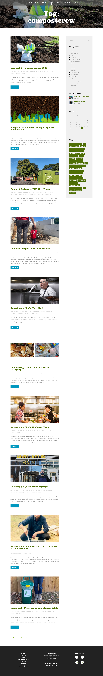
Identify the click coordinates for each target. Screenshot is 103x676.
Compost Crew (73, 151)
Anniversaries (74, 51)
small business (73, 175)
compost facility (73, 153)
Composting (19, 71)
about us (72, 143)
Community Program (22, 192)
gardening (79, 165)
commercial (76, 146)
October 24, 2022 (39, 135)
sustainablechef (82, 180)
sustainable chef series (74, 185)
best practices (78, 143)
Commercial (22, 133)
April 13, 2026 (77, 103)
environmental (80, 163)
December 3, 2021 (20, 613)
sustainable (80, 178)
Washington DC (78, 190)
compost (82, 148)
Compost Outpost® (33, 192)
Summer (79, 175)
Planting (38, 71)
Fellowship (73, 68)
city (71, 146)
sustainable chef (73, 180)
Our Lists (23, 657)
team (80, 187)
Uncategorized (46, 71)
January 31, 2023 (20, 73)
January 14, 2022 (27, 553)
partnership (72, 173)
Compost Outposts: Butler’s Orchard (31, 248)
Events (23, 661)
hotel (84, 165)
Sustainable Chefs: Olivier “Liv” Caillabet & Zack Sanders (34, 547)
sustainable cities (73, 187)
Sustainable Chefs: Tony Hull (27, 308)
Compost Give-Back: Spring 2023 (29, 68)
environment (72, 163)
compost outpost (73, 156)
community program (74, 148)
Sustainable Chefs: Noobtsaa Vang (30, 427)
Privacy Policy (23, 667)
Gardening (33, 71)
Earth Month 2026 (79, 101)
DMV (81, 158)
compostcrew (80, 151)
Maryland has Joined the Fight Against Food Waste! (32, 128)
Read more (15, 87)
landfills (72, 168)
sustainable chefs (73, 182)
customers (72, 158)
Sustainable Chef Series (17, 313)
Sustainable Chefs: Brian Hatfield (29, 487)
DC (77, 158)
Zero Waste (29, 135)
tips (84, 187)
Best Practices (15, 133)
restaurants (79, 173)
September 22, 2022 (47, 194)
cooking (81, 156)
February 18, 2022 (36, 492)
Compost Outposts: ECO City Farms (31, 189)
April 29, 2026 (77, 98)
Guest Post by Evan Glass (81, 96)
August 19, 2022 (23, 254)
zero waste (72, 192)
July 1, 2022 (35, 313)
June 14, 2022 (44, 373)
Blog (72, 55)
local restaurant (73, 170)
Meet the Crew (74, 74)
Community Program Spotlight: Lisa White (34, 608)
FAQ (86, 163)
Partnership (14, 194)
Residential (14, 135)
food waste (72, 165)
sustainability (73, 178)
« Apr (70, 132)
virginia (71, 190)
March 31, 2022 (20, 432)
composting (81, 153)
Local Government (52, 133)
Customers (26, 71)
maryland (81, 170)
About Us (13, 71)
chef (84, 143)
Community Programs (23, 659)
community (83, 146)
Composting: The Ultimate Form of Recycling (30, 368)
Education (43, 133)
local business (78, 168)
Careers (23, 663)
